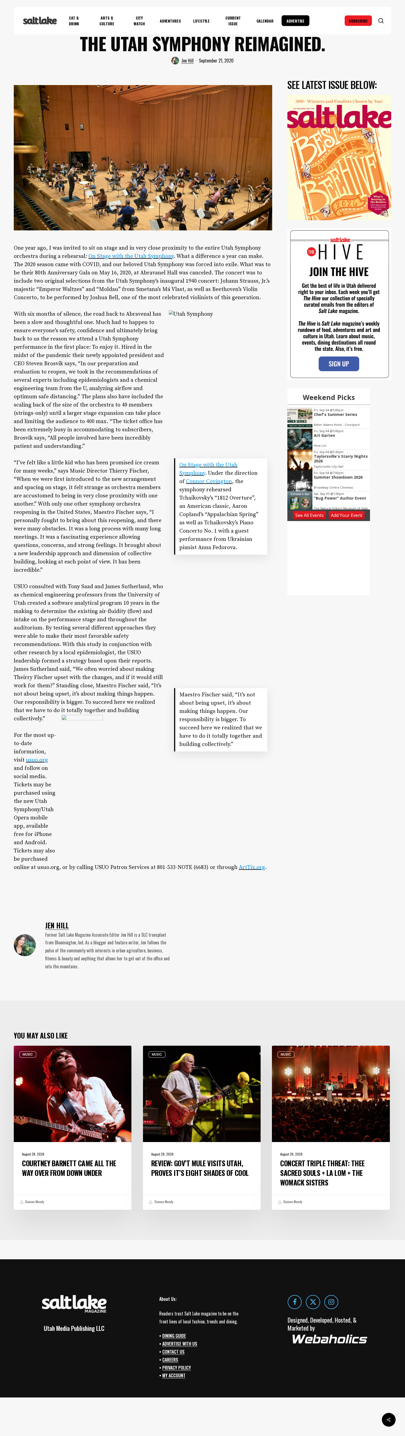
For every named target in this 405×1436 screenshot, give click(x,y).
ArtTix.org (252, 867)
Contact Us (173, 1351)
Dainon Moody (34, 1202)
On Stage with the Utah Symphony (131, 256)
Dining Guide (174, 1336)
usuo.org (37, 760)
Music (28, 1054)
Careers (170, 1359)
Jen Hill (187, 60)
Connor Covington (209, 481)
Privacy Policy (176, 1367)
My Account (173, 1375)
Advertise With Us (179, 1343)
